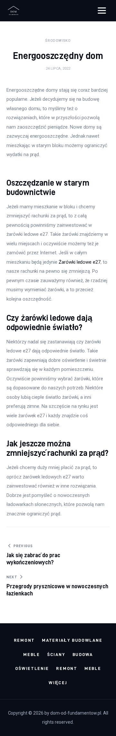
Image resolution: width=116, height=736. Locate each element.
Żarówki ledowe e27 (80, 262)
